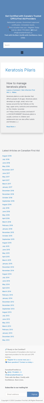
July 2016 (5, 208)
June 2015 (6, 250)
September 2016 (8, 201)
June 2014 (6, 281)
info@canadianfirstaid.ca (14, 375)
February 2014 (7, 295)
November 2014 (8, 270)
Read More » (11, 126)
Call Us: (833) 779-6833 (20, 30)
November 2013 (8, 305)
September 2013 (8, 309)
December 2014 (8, 267)
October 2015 (7, 236)
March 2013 (6, 326)
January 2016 (7, 229)
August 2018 (6, 156)
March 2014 (6, 291)
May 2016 (6, 215)
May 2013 (6, 323)
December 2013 (8, 302)
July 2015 (5, 246)
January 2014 (7, 298)
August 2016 (7, 204)
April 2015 (5, 257)
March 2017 (6, 184)
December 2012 (8, 336)
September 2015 (8, 239)
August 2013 (7, 312)
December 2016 (8, 191)
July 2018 (5, 159)
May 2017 (5, 177)
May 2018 (5, 166)
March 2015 (6, 260)
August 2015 (6, 243)
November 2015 (8, 232)
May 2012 (5, 340)
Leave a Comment (13, 90)
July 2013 (5, 316)
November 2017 (8, 170)
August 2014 (7, 274)
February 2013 (7, 329)
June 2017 (6, 173)
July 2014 (5, 277)
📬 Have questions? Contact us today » (19, 362)
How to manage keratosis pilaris (17, 85)
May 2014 (6, 284)
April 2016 (6, 218)
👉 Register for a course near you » (18, 360)
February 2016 (7, 225)
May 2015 (5, 253)
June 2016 (6, 211)
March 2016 (6, 222)
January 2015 (7, 264)
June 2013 (6, 319)
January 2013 (7, 333)
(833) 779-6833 (13, 372)
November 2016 (8, 194)
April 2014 (6, 288)
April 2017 (5, 180)
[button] (22, 52)
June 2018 (6, 163)
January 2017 (7, 187)
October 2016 (7, 198)
